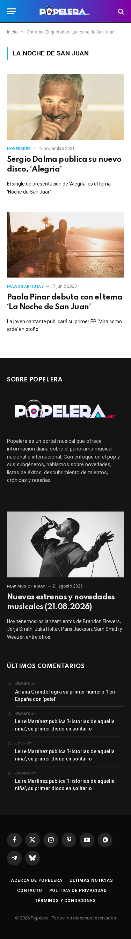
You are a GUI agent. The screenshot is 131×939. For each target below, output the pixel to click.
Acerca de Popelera (37, 880)
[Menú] (11, 11)
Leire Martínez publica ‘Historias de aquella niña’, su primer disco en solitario (65, 725)
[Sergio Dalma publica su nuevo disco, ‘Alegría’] (65, 106)
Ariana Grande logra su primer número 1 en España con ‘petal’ (65, 695)
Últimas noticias (91, 880)
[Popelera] (65, 11)
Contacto (29, 890)
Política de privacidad (78, 890)
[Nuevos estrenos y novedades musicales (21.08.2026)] (65, 544)
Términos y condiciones (65, 900)
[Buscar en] (120, 11)
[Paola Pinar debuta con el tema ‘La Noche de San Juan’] (65, 244)
